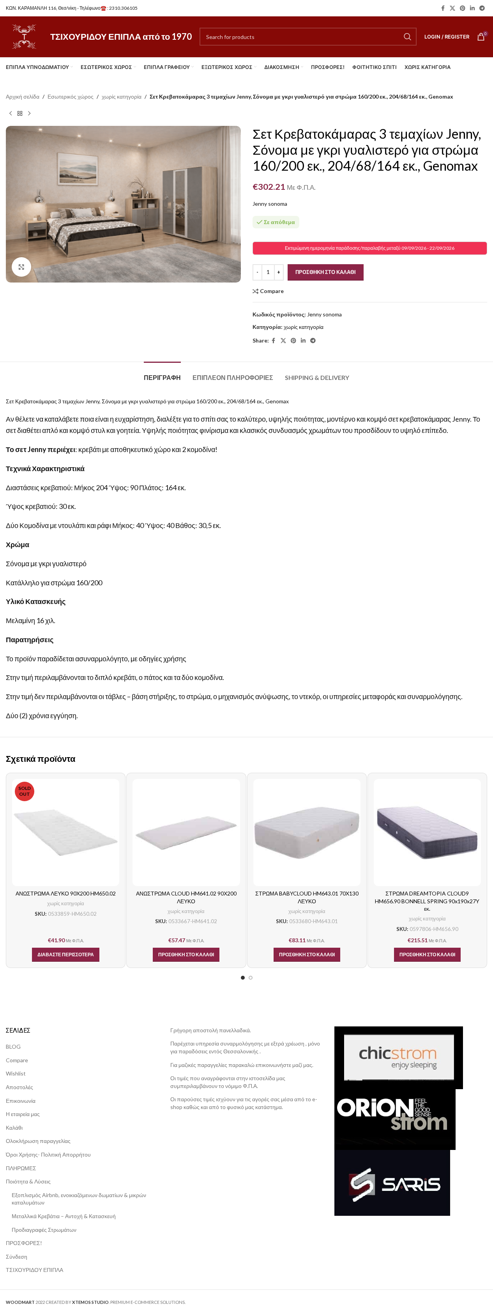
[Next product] (29, 113)
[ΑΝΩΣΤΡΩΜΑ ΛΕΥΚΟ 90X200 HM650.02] (65, 832)
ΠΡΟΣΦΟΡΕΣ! (24, 1243)
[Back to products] (20, 113)
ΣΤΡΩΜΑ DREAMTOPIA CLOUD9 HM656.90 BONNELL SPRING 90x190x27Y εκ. (427, 901)
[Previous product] (10, 113)
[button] (186, 955)
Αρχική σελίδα (22, 96)
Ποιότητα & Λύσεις (28, 1181)
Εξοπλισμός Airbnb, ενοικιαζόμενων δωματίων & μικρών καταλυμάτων (79, 1199)
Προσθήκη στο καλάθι (325, 272)
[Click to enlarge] (21, 267)
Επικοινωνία (20, 1100)
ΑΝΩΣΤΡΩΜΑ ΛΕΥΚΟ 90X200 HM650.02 (66, 893)
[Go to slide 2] (251, 978)
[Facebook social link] (442, 8)
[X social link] (452, 8)
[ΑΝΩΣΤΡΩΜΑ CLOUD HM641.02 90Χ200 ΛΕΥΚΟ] (186, 832)
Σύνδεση (16, 1256)
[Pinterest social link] (463, 8)
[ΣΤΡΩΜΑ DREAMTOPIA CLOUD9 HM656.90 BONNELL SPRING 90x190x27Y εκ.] (427, 832)
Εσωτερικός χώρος (71, 96)
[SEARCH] (408, 37)
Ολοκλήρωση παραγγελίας (38, 1140)
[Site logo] (24, 36)
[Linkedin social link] (472, 8)
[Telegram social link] (482, 8)
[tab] (162, 373)
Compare (17, 1060)
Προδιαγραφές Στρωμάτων (44, 1229)
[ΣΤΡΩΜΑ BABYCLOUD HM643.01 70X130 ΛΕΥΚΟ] (306, 832)
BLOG (13, 1046)
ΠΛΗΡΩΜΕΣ (21, 1168)
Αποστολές (19, 1087)
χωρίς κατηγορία (121, 96)
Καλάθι (14, 1127)
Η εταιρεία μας (23, 1114)
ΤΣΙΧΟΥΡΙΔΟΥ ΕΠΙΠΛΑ (34, 1269)
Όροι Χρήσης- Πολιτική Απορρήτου (48, 1154)
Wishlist (16, 1073)
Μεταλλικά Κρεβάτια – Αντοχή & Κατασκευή (64, 1216)
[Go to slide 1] (243, 978)
